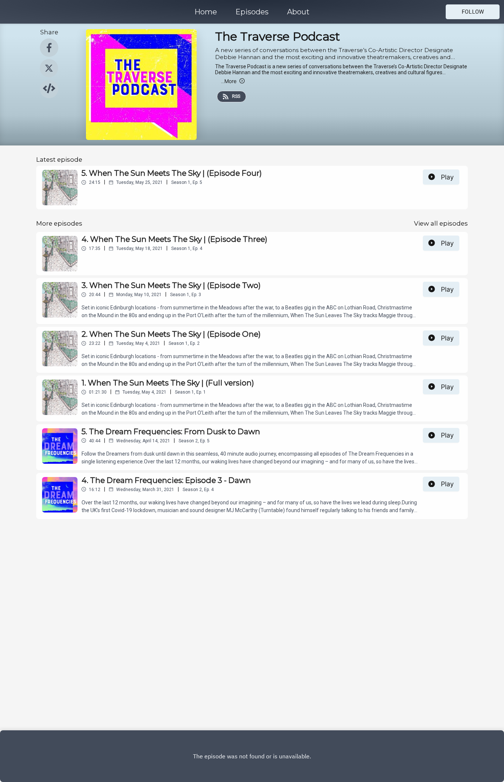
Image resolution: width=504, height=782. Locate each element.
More (229, 81)
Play (447, 177)
